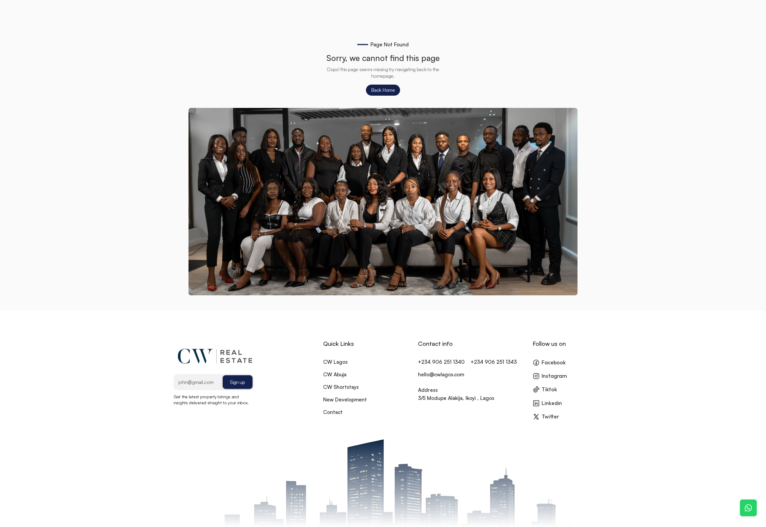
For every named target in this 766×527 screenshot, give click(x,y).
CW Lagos (335, 362)
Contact (333, 412)
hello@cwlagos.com (441, 374)
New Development (345, 399)
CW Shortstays (341, 387)
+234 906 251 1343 (494, 362)
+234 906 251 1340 (441, 362)
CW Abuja (334, 374)
